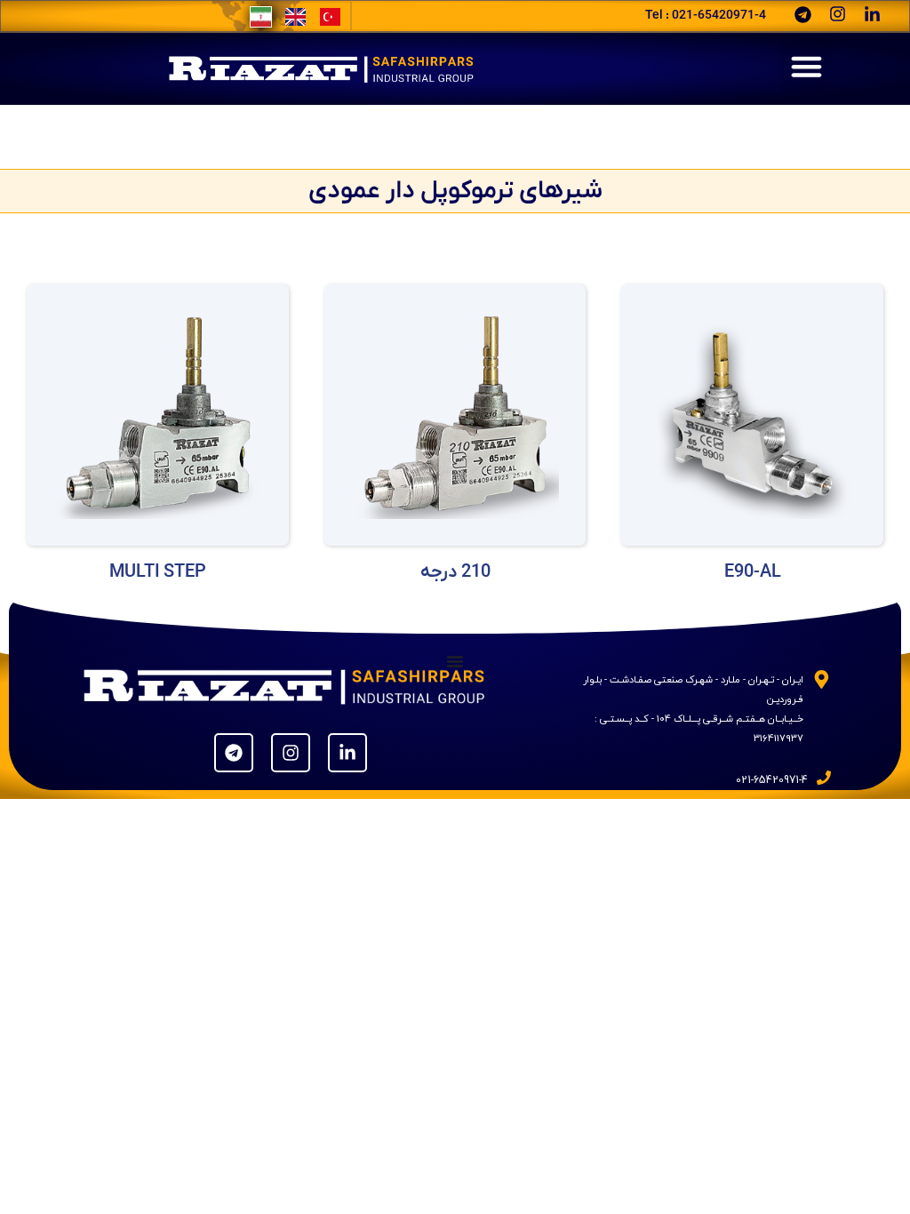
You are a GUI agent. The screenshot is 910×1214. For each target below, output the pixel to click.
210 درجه (455, 572)
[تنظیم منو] (455, 661)
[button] (806, 67)
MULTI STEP (157, 572)
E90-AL (752, 572)
